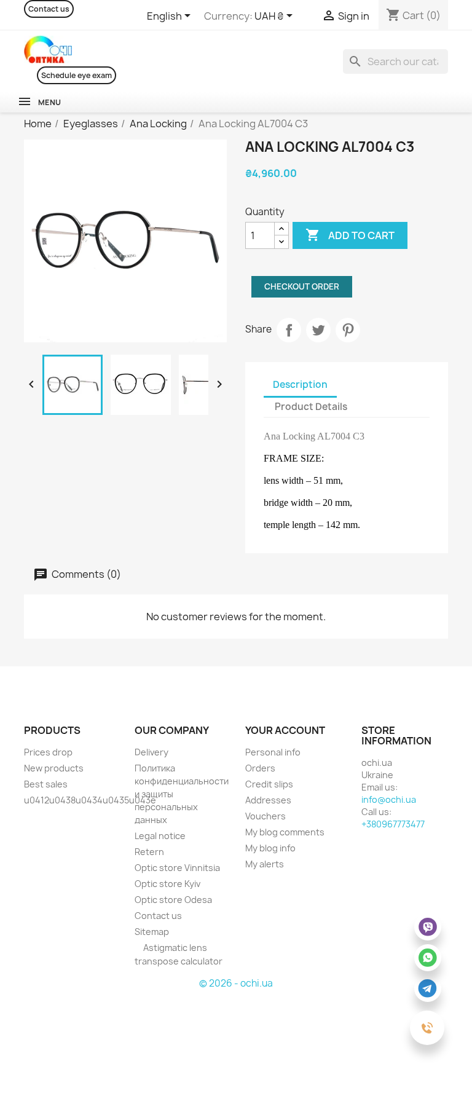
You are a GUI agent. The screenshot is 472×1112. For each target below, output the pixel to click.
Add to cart (350, 234)
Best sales (46, 784)
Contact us (48, 9)
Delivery (151, 752)
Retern (149, 852)
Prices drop (48, 752)
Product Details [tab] (311, 406)
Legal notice (160, 836)
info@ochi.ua (388, 799)
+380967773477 (393, 824)
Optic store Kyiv (167, 883)
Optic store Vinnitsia (177, 867)
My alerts (264, 864)
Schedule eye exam (76, 75)
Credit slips (269, 784)
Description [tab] (300, 384)
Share (289, 330)
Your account (285, 730)
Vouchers (265, 816)
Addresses (268, 800)
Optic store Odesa (173, 899)
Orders (260, 768)
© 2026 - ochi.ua (236, 983)
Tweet (318, 330)
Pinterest (348, 330)
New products (54, 768)
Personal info (273, 752)
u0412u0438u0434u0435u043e (90, 800)
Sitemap (152, 931)
